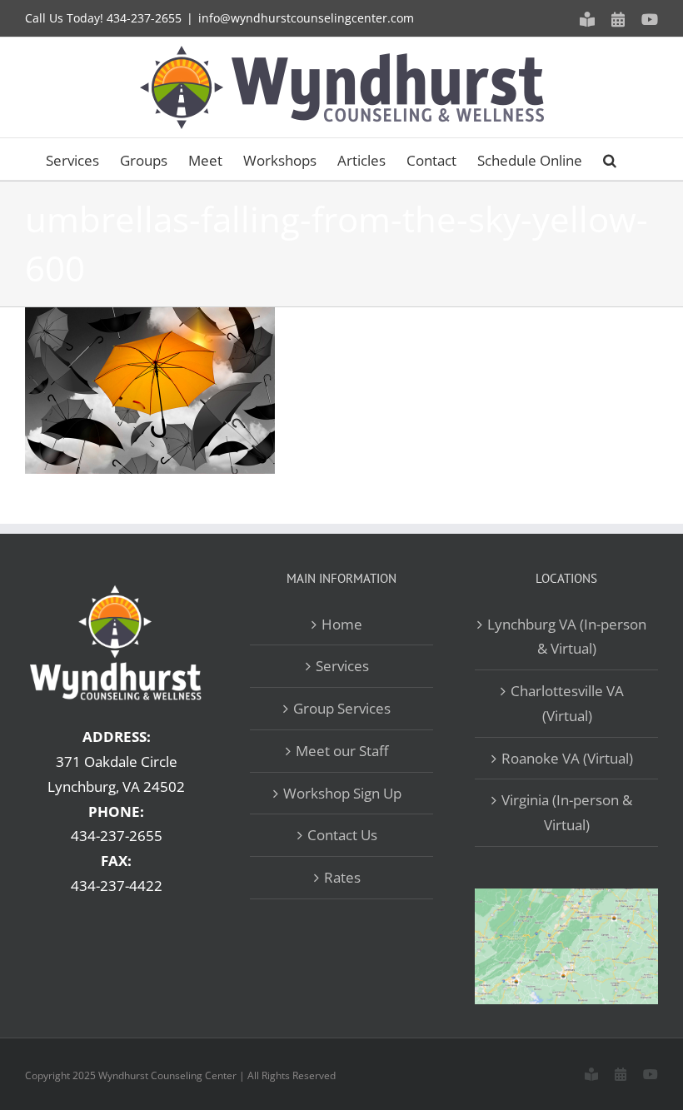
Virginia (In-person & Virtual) (566, 812)
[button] (609, 159)
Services (342, 665)
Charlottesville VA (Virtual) (567, 703)
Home (342, 624)
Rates (342, 877)
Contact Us (342, 834)
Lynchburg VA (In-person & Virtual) (566, 637)
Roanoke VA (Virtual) (567, 758)
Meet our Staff (342, 750)
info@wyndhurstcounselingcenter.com (306, 18)
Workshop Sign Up (342, 793)
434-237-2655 (144, 18)
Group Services (342, 708)
